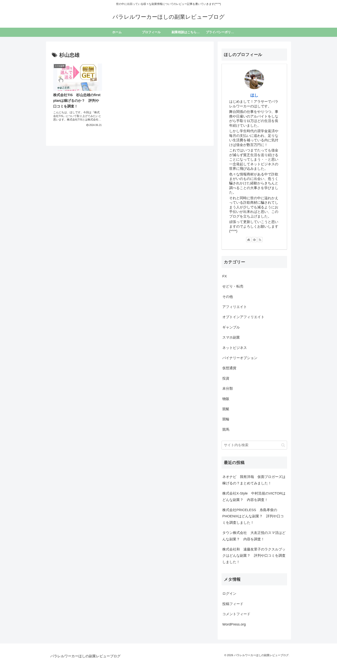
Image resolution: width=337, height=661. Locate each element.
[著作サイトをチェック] (248, 239)
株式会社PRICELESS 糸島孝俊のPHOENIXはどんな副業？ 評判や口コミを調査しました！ (253, 516)
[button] (283, 445)
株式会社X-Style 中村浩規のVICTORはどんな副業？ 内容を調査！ (254, 496)
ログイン (229, 594)
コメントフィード (236, 614)
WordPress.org (234, 624)
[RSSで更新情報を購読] (260, 239)
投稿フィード (232, 604)
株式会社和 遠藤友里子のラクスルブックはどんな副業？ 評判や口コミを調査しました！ (254, 555)
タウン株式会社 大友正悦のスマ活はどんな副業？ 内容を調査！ (254, 536)
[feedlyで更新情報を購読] (254, 239)
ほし (254, 95)
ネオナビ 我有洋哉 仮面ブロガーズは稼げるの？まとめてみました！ (254, 480)
